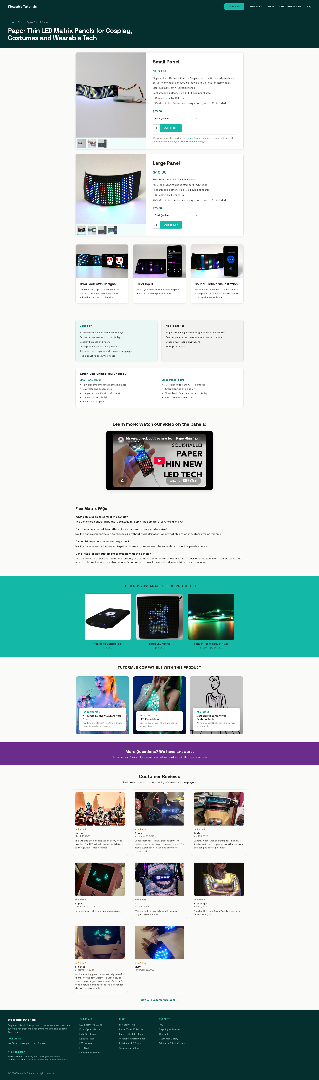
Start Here (234, 6)
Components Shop (129, 1047)
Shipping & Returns (169, 1029)
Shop (271, 6)
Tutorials (256, 6)
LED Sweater (86, 1043)
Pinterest (43, 1043)
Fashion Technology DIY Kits (211, 643)
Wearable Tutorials (22, 6)
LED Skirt (84, 1047)
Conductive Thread (89, 1052)
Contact (163, 1033)
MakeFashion (15, 1056)
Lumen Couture (194, 138)
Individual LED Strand (130, 1043)
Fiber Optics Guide (89, 1029)
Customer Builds (290, 6)
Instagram (25, 1043)
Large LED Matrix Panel (131, 1033)
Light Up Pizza (87, 1038)
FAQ (309, 6)
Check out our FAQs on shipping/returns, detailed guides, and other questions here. (159, 757)
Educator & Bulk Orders (172, 1043)
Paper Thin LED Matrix (131, 1029)
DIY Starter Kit (127, 1024)
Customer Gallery (168, 1038)
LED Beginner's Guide (90, 1024)
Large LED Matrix (159, 643)
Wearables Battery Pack (107, 643)
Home (11, 22)
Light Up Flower (87, 1033)
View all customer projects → (159, 1000)
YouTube (12, 1043)
